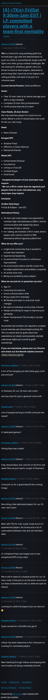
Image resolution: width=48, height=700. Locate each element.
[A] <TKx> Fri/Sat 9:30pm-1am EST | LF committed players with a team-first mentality (23, 20)
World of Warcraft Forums (11, 3)
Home (4, 682)
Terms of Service (8, 687)
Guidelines (27, 682)
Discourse (17, 694)
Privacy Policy (25, 687)
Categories (14, 682)
